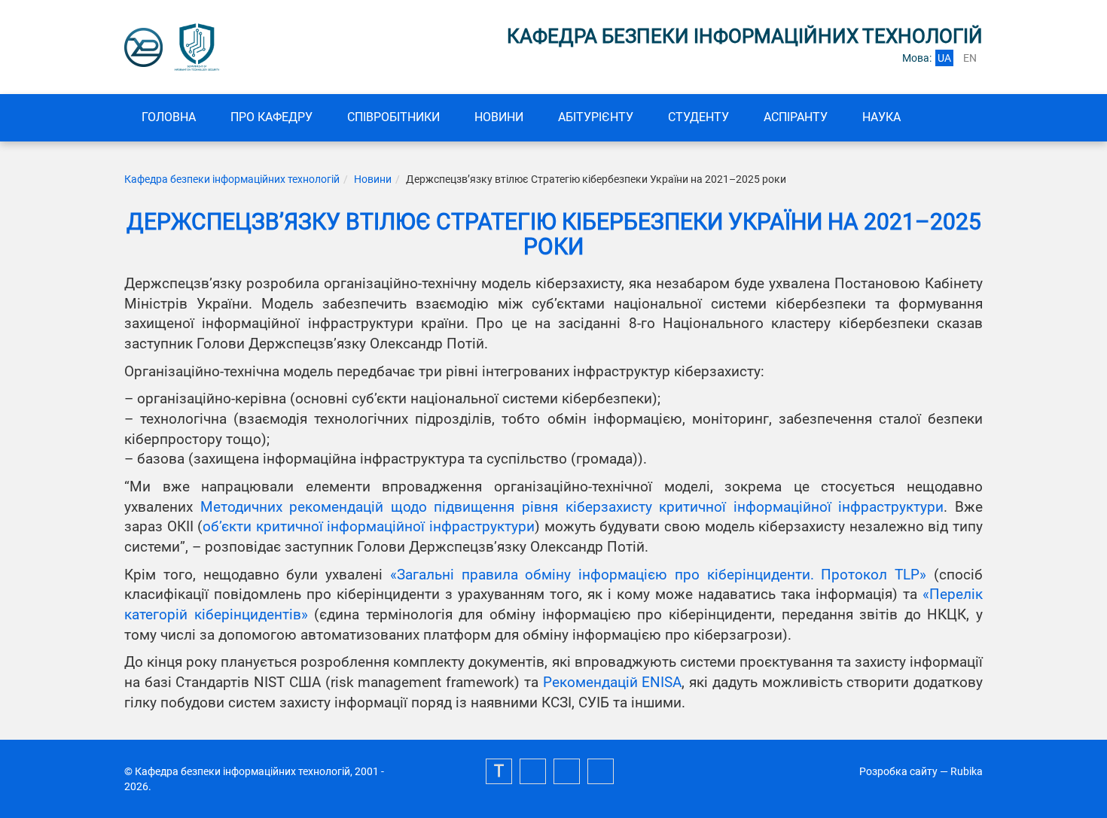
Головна (169, 117)
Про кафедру (271, 117)
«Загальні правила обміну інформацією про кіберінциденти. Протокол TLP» (658, 575)
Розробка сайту (898, 771)
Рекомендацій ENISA (612, 682)
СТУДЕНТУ (698, 117)
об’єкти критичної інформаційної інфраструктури (369, 526)
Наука (881, 117)
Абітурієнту (595, 117)
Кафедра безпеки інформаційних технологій (232, 179)
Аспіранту (796, 117)
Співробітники (393, 117)
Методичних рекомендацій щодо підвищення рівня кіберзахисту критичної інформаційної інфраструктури (572, 507)
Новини (498, 117)
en (970, 58)
